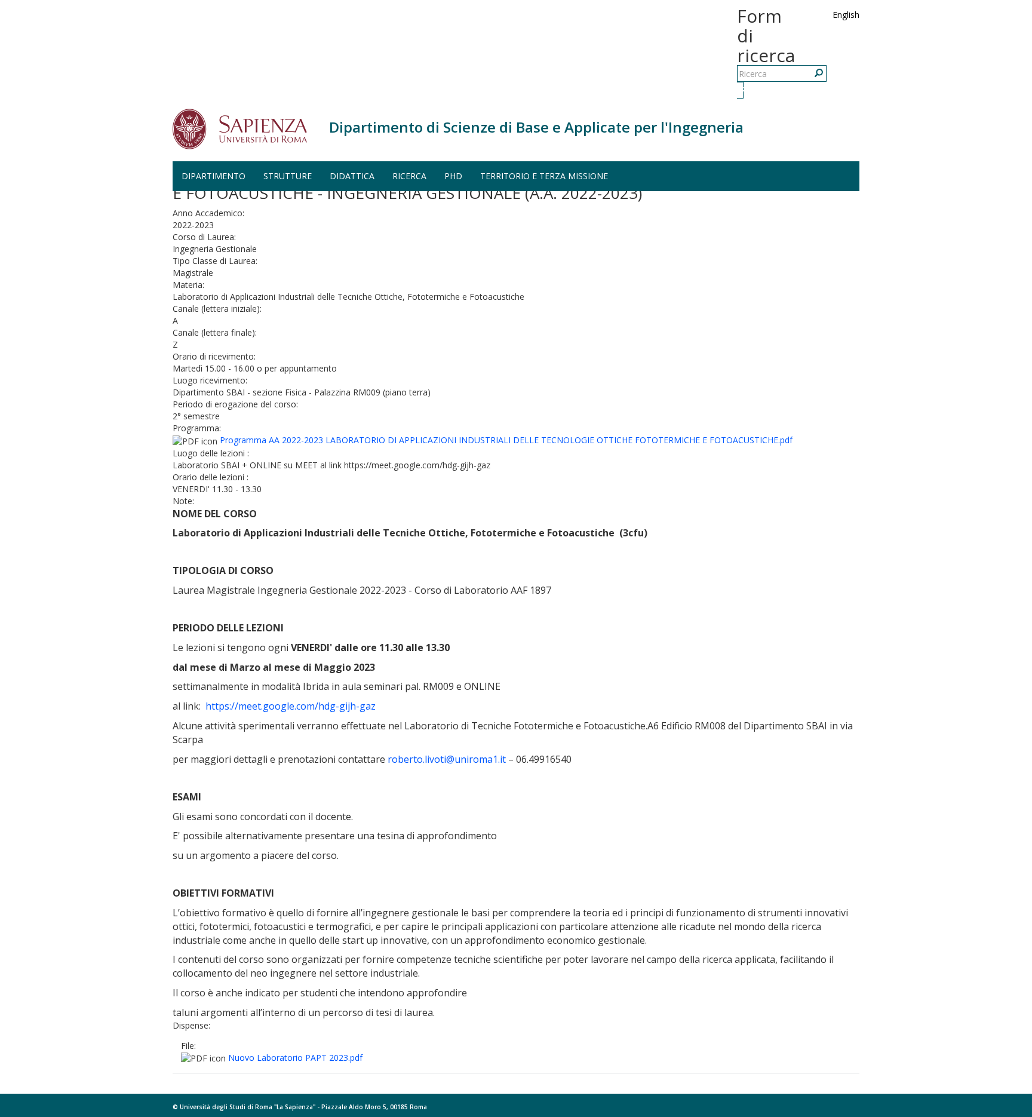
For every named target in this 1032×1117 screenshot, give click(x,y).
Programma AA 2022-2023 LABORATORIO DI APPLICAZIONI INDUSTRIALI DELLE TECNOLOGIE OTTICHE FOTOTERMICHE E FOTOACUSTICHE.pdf (506, 440)
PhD (453, 176)
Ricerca (742, 90)
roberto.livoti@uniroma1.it (447, 759)
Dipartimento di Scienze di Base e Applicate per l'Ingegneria (536, 127)
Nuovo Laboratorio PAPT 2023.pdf (295, 1057)
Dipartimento (213, 176)
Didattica (352, 176)
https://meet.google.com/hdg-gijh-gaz (290, 706)
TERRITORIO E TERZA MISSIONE (544, 176)
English (846, 14)
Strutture (287, 176)
